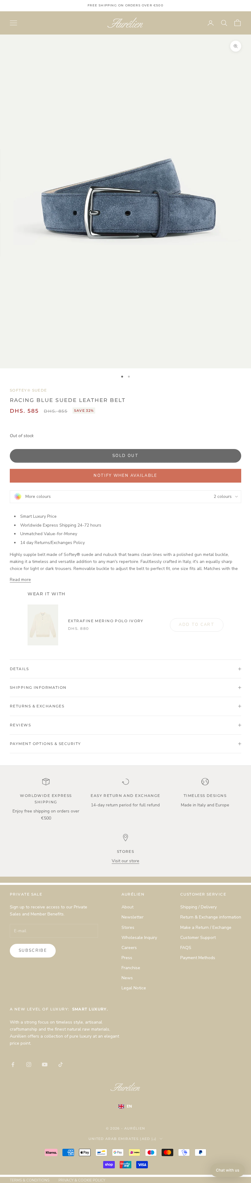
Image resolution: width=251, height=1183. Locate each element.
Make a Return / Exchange (205, 927)
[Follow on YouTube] (45, 1064)
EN (129, 1106)
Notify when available (125, 475)
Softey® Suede (28, 390)
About (127, 907)
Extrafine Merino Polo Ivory (106, 621)
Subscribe (33, 950)
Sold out (125, 455)
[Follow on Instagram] (29, 1064)
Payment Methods (197, 958)
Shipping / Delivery (198, 907)
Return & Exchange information (210, 917)
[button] (227, 1170)
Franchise (131, 968)
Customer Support (198, 937)
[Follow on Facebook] (13, 1064)
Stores (128, 927)
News (127, 978)
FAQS (185, 948)
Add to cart (197, 624)
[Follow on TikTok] (61, 1064)
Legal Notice (134, 988)
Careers (129, 948)
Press (127, 958)
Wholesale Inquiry (139, 937)
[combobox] (129, 1106)
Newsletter (133, 917)
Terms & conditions (29, 1180)
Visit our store (125, 861)
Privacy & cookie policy (81, 1180)
